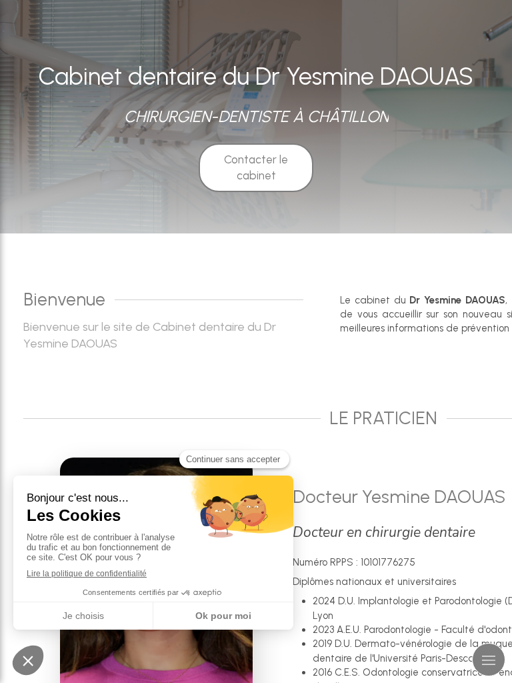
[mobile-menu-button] (488, 659)
